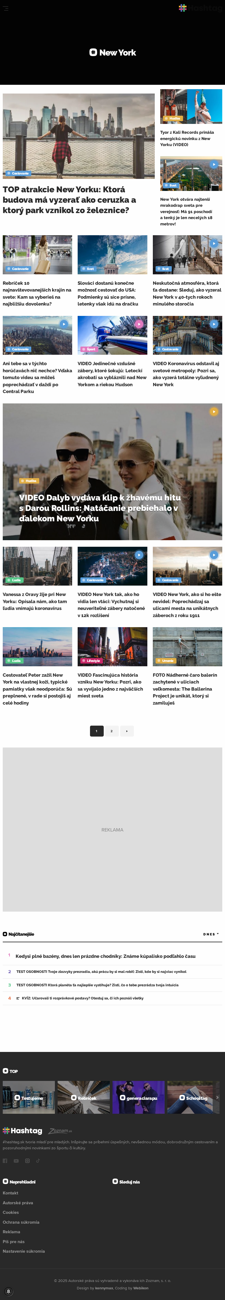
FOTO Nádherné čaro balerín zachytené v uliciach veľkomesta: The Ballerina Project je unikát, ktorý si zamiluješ (185, 689)
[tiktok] (38, 1161)
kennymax (104, 1288)
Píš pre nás (14, 1241)
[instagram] (27, 1161)
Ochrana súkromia (21, 1222)
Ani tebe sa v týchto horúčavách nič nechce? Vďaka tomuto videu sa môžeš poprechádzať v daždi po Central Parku (37, 377)
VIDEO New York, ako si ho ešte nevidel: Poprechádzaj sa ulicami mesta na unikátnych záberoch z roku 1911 (187, 605)
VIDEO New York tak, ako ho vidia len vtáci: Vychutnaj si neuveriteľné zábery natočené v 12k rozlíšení (111, 605)
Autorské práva (18, 1202)
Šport (91, 349)
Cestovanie (20, 173)
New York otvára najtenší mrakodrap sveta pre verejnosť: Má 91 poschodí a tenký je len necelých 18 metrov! (186, 211)
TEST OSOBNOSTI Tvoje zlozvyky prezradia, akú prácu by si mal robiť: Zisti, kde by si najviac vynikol (101, 972)
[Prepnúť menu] (5, 8)
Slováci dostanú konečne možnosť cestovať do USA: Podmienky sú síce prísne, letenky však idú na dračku (108, 293)
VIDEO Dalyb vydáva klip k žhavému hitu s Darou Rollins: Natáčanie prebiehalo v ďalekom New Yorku (100, 508)
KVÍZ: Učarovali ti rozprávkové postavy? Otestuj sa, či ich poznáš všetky (83, 998)
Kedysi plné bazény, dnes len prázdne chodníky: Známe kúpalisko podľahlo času (106, 956)
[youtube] (16, 1161)
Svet (173, 185)
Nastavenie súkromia (24, 1251)
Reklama (11, 1231)
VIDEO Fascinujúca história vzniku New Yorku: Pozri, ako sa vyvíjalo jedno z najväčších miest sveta (110, 685)
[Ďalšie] (217, 1097)
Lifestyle (93, 661)
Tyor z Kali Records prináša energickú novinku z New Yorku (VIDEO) (187, 138)
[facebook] (5, 1161)
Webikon (140, 1288)
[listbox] (203, 934)
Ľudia (16, 580)
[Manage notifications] (8, 1291)
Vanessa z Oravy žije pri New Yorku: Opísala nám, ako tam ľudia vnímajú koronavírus (35, 601)
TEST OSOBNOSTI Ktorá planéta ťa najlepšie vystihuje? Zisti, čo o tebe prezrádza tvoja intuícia (97, 985)
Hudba (175, 118)
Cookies (11, 1212)
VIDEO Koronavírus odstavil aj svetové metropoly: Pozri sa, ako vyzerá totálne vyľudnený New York (186, 374)
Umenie (167, 661)
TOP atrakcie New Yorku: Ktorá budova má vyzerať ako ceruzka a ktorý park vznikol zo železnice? (69, 200)
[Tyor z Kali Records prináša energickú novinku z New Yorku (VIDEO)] (191, 106)
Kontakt (10, 1192)
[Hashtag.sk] (201, 8)
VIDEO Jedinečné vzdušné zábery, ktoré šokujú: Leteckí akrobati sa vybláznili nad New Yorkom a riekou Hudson (112, 374)
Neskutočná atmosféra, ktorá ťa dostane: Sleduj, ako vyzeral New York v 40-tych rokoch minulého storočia (187, 293)
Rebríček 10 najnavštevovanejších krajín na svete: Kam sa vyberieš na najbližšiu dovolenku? (37, 293)
